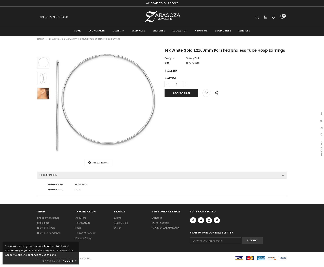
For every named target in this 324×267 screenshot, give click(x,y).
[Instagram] (209, 220)
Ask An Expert (101, 162)
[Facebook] (193, 220)
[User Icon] (265, 17)
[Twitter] (201, 220)
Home (40, 39)
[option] (105, 102)
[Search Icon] (257, 17)
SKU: (167, 63)
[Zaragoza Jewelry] (162, 17)
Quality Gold (193, 58)
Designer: (170, 58)
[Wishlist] (273, 17)
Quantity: (170, 78)
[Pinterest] (217, 220)
